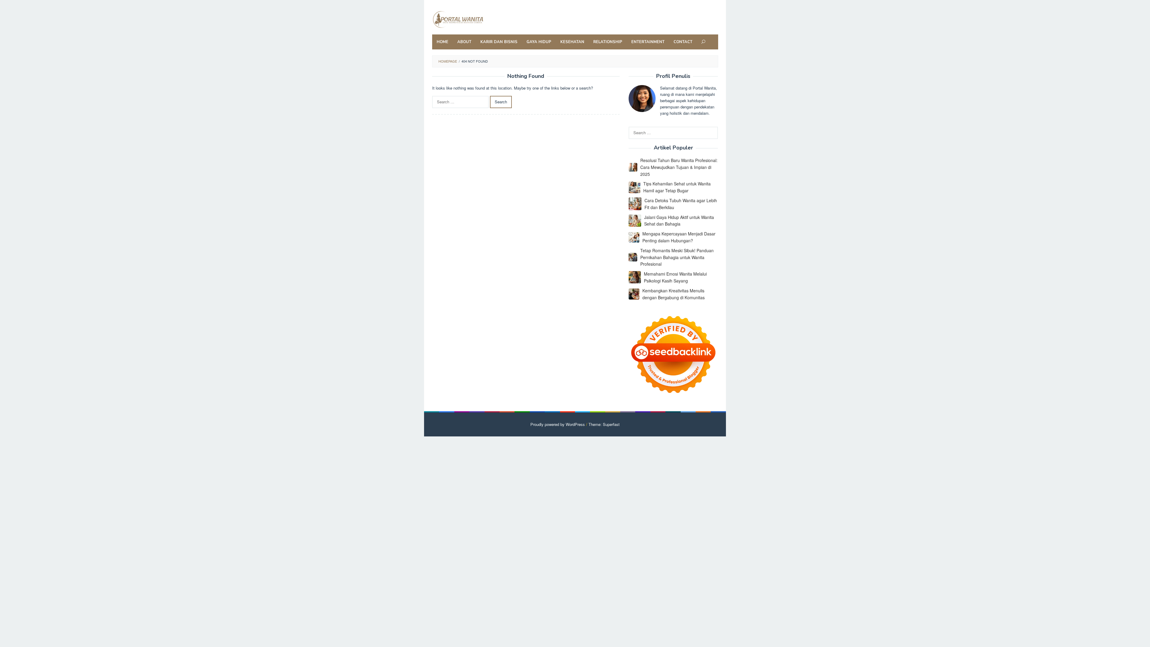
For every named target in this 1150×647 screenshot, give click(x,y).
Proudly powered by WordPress (557, 424)
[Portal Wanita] (471, 19)
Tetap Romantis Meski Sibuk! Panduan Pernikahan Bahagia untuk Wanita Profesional (677, 257)
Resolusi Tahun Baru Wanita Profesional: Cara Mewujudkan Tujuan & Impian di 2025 (679, 167)
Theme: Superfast (604, 424)
